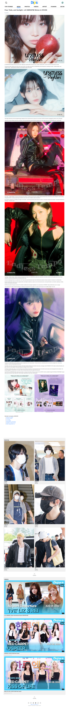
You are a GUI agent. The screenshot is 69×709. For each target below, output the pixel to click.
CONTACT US (36, 704)
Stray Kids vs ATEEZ (9, 417)
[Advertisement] (34, 431)
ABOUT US (32, 704)
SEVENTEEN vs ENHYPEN (11, 421)
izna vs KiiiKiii (8, 420)
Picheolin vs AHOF (9, 418)
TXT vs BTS (8, 419)
